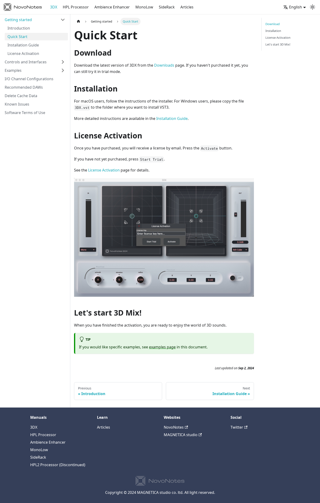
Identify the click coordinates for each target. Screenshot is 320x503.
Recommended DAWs (24, 87)
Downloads (164, 65)
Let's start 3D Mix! (277, 44)
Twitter (237, 427)
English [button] (295, 7)
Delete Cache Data (21, 95)
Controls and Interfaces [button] (26, 62)
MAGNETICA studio (180, 434)
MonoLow (144, 7)
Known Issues (17, 104)
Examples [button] (13, 70)
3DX (53, 7)
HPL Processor (76, 7)
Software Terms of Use (25, 112)
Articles (186, 7)
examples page (162, 347)
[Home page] (78, 21)
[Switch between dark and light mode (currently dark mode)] (312, 7)
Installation (273, 31)
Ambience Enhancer (112, 7)
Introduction (18, 28)
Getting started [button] (18, 19)
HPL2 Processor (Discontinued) (57, 464)
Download (272, 24)
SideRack (167, 7)
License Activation (23, 53)
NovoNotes (174, 427)
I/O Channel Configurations (29, 78)
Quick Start (17, 36)
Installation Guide (23, 45)
